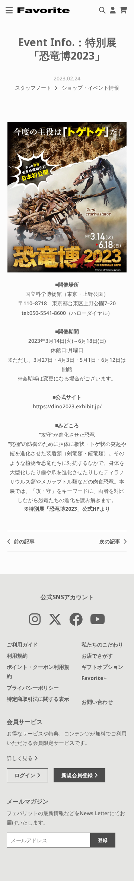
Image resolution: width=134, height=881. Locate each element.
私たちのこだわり (102, 644)
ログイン (26, 775)
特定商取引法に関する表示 (38, 698)
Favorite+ (94, 678)
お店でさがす (97, 655)
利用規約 (17, 655)
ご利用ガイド (22, 644)
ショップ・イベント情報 (90, 87)
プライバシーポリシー (33, 687)
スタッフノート (33, 87)
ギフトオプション (102, 666)
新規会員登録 (77, 775)
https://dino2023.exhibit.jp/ (67, 406)
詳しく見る (20, 758)
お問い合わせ (97, 701)
